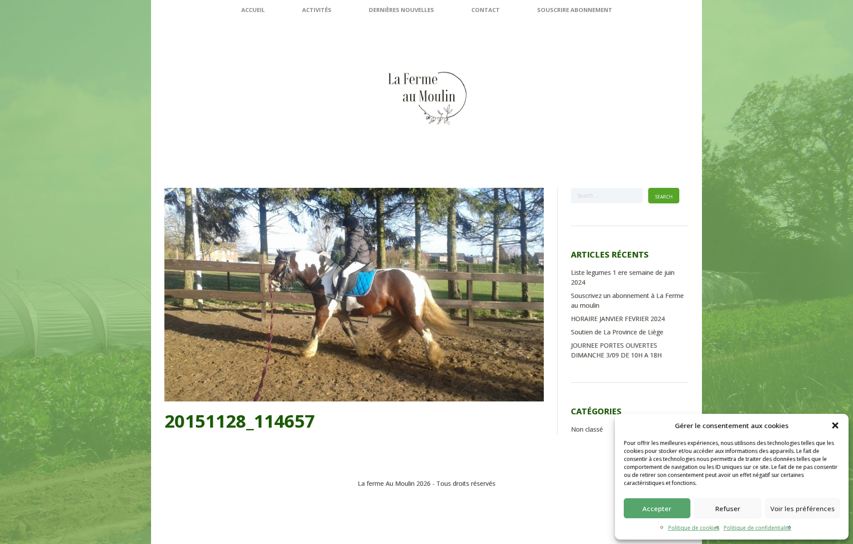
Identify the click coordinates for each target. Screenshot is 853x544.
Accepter (656, 508)
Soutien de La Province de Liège (617, 332)
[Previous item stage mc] (259, 294)
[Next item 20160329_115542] (449, 294)
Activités (316, 10)
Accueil (253, 10)
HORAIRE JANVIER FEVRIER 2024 (618, 318)
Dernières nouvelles (401, 10)
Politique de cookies (693, 528)
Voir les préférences (802, 508)
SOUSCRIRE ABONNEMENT (574, 10)
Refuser (727, 508)
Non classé (587, 429)
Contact (485, 10)
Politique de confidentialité (757, 528)
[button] (835, 425)
